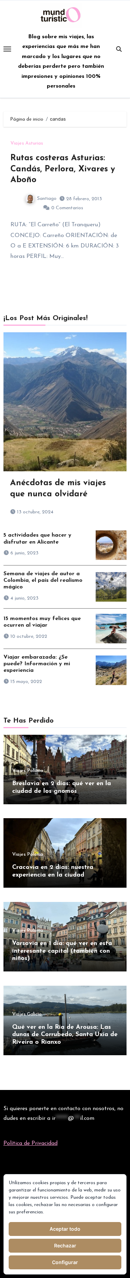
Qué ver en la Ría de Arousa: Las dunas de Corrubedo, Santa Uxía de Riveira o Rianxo (65, 1034)
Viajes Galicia (27, 1014)
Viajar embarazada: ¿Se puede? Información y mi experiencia (36, 663)
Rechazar (65, 1245)
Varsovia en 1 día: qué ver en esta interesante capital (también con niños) (62, 951)
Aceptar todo (65, 1229)
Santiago (47, 198)
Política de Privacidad (30, 1143)
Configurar (65, 1262)
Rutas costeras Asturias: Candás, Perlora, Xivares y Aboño (62, 169)
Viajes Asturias (26, 143)
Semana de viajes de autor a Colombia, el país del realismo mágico (43, 580)
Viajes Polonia (27, 770)
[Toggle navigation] (7, 49)
